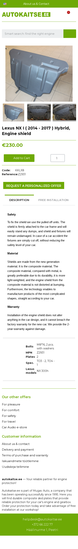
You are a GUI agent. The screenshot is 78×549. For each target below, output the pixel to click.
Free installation (53, 200)
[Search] (69, 33)
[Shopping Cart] (66, 14)
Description (19, 200)
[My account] (59, 15)
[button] (5, 74)
